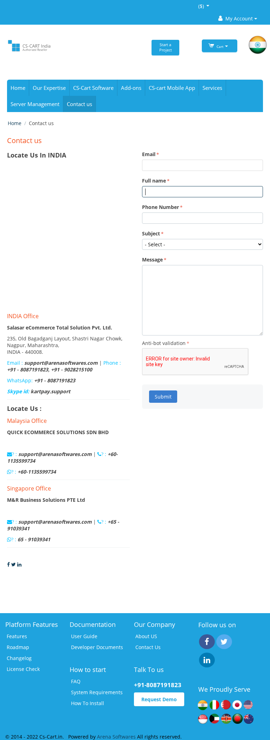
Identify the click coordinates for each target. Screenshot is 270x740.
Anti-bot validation (164, 343)
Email (148, 154)
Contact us (79, 103)
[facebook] (207, 641)
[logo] (29, 45)
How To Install (87, 703)
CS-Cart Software (93, 87)
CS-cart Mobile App (172, 87)
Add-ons (131, 87)
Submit (163, 396)
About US (146, 636)
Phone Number (160, 207)
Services (212, 87)
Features (17, 636)
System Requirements (97, 692)
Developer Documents (97, 647)
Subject (151, 233)
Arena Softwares (117, 736)
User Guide (84, 636)
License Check (23, 669)
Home (18, 87)
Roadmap (18, 647)
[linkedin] (207, 660)
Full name (154, 180)
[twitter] (224, 641)
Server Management (35, 103)
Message (152, 259)
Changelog (19, 658)
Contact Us (148, 647)
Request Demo (159, 699)
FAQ (76, 681)
